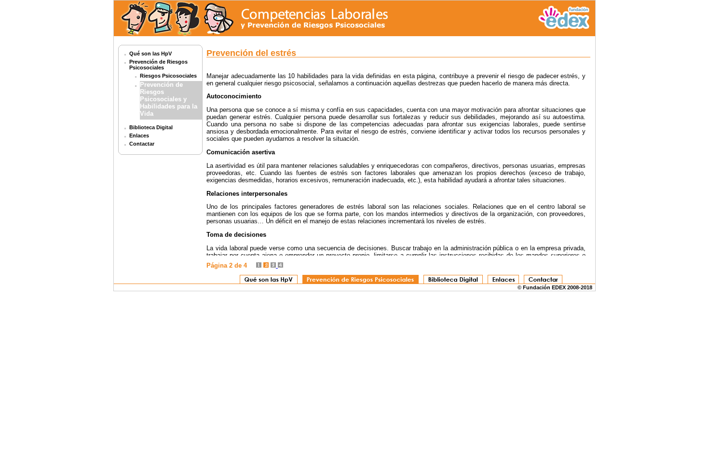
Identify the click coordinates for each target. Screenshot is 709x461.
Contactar (141, 144)
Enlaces (139, 135)
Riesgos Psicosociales (168, 76)
